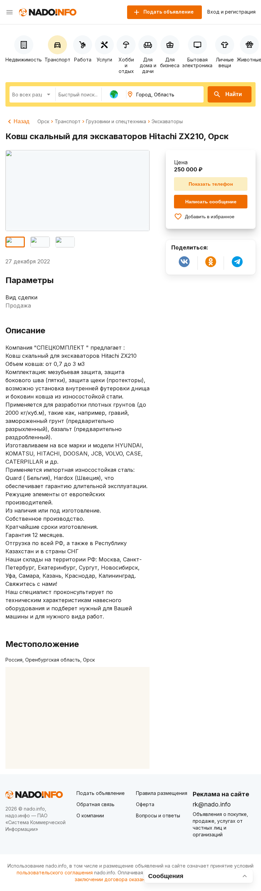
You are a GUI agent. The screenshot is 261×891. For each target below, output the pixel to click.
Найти (233, 94)
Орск (43, 121)
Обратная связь (95, 804)
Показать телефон (211, 184)
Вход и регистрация (231, 12)
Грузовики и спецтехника (116, 121)
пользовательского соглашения (55, 872)
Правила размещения (161, 793)
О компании (90, 815)
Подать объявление (100, 793)
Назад (21, 121)
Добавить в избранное (209, 216)
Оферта (145, 804)
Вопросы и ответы (158, 815)
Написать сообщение (211, 201)
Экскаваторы (167, 121)
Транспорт (68, 121)
